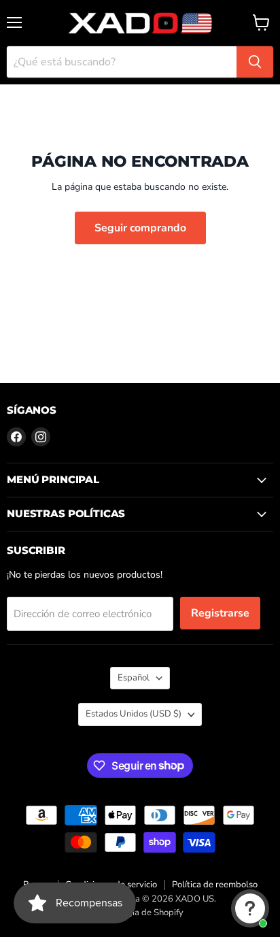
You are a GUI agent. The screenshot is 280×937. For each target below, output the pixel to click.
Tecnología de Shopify (140, 912)
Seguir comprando (140, 227)
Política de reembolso (215, 884)
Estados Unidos (133, 714)
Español (134, 678)
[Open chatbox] (250, 908)
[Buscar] (255, 62)
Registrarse (220, 613)
